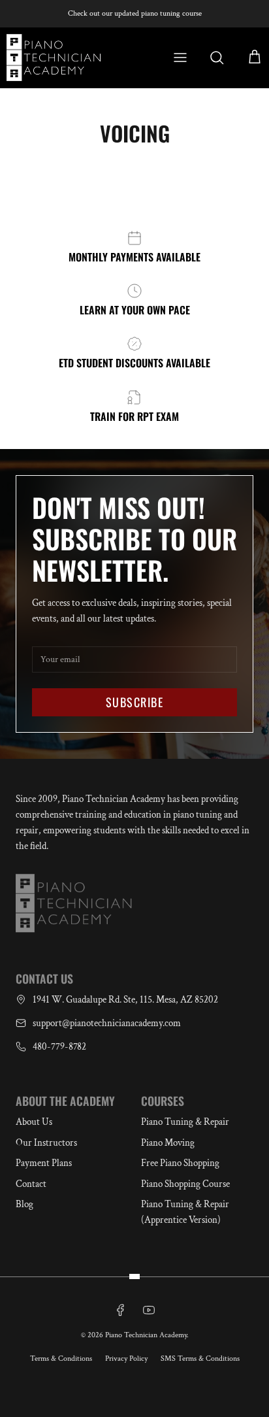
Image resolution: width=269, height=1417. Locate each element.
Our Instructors (46, 1143)
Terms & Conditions (61, 1358)
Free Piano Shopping (180, 1163)
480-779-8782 (59, 1047)
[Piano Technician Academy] (57, 57)
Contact (31, 1184)
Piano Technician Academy (146, 1335)
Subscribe (134, 701)
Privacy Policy (126, 1358)
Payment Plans (44, 1163)
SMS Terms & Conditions (200, 1358)
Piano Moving (168, 1143)
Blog (24, 1204)
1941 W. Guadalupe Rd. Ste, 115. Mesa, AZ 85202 (125, 999)
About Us (34, 1122)
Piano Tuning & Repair (185, 1122)
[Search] (216, 57)
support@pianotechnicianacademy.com (107, 1023)
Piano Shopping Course (185, 1184)
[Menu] (186, 57)
